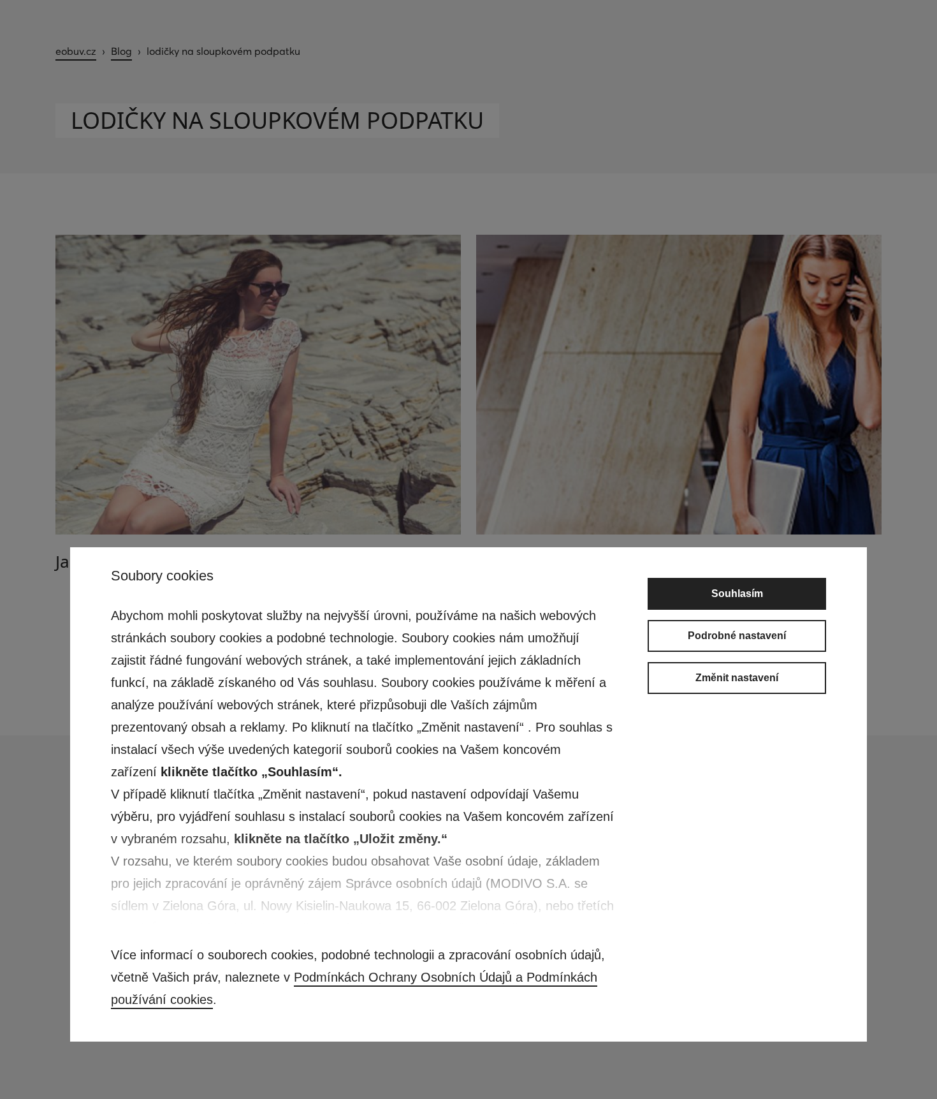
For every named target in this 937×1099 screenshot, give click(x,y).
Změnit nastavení (736, 677)
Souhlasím (737, 593)
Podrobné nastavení (737, 635)
